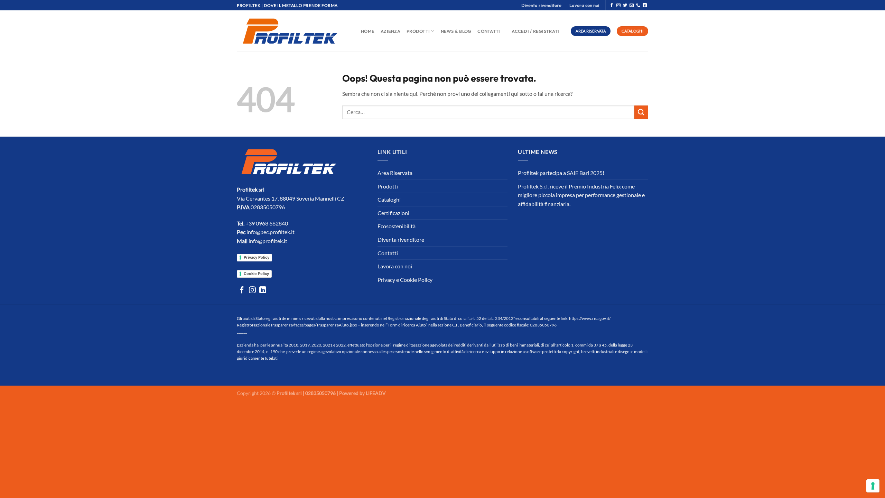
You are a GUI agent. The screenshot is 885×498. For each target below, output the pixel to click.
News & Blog (456, 31)
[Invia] (641, 112)
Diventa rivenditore (541, 5)
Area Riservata (395, 172)
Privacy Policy (256, 257)
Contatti (488, 31)
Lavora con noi (584, 5)
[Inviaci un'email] (632, 5)
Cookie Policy (256, 273)
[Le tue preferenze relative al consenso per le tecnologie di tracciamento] (872, 485)
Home (367, 31)
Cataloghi (389, 199)
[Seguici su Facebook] (611, 5)
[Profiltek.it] (290, 31)
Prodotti (418, 31)
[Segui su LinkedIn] (645, 5)
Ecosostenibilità (397, 226)
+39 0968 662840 (266, 223)
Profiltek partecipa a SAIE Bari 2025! (561, 172)
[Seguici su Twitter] (625, 5)
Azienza (390, 31)
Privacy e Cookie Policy (405, 279)
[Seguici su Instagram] (618, 5)
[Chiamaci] (638, 5)
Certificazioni (393, 213)
